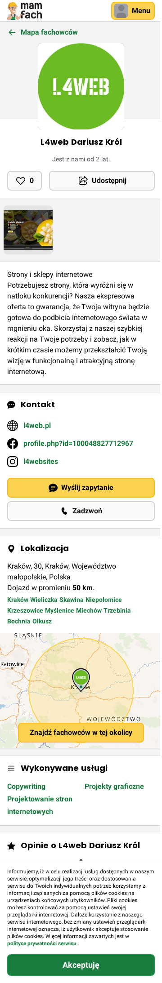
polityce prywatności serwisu (41, 943)
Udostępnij (109, 180)
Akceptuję (81, 965)
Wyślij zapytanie (87, 487)
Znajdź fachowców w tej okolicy (81, 732)
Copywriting (26, 786)
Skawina (71, 599)
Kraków (17, 599)
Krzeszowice (25, 610)
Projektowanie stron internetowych (39, 805)
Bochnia (19, 621)
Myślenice (59, 610)
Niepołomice (104, 599)
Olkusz (42, 621)
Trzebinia (117, 610)
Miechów (89, 610)
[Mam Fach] (24, 11)
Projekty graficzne (114, 786)
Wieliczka (44, 599)
